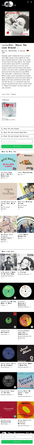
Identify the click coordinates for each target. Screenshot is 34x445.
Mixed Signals (4, 424)
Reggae (13, 94)
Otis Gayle (4, 172)
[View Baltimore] (8, 320)
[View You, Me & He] (8, 191)
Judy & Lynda (5, 331)
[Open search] (28, 2)
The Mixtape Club (9, 5)
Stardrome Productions (7, 276)
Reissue (22, 51)
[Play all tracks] (17, 48)
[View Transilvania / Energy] (8, 224)
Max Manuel (4, 234)
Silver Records (5, 367)
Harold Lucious (6, 420)
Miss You (4, 51)
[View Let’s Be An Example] (8, 353)
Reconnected (6, 422)
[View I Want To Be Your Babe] (8, 262)
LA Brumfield (5, 272)
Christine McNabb (23, 331)
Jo (18, 272)
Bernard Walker (23, 391)
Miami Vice (21, 202)
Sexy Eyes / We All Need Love (7, 174)
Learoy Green (5, 391)
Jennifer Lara (5, 301)
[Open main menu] (31, 2)
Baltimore (5, 332)
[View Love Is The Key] (8, 380)
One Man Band (5, 202)
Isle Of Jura (4, 334)
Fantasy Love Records (24, 396)
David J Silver (5, 363)
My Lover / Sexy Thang (24, 392)
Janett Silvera (22, 363)
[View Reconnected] (8, 409)
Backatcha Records (23, 274)
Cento (20, 172)
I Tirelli (20, 234)
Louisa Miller (8, 45)
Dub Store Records (23, 367)
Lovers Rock (6, 94)
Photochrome (27, 172)
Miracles (21, 423)
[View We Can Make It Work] (8, 291)
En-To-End (21, 301)
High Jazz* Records (23, 425)
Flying (23, 272)
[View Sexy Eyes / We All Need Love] (8, 162)
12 (18, 51)
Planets (3, 305)
